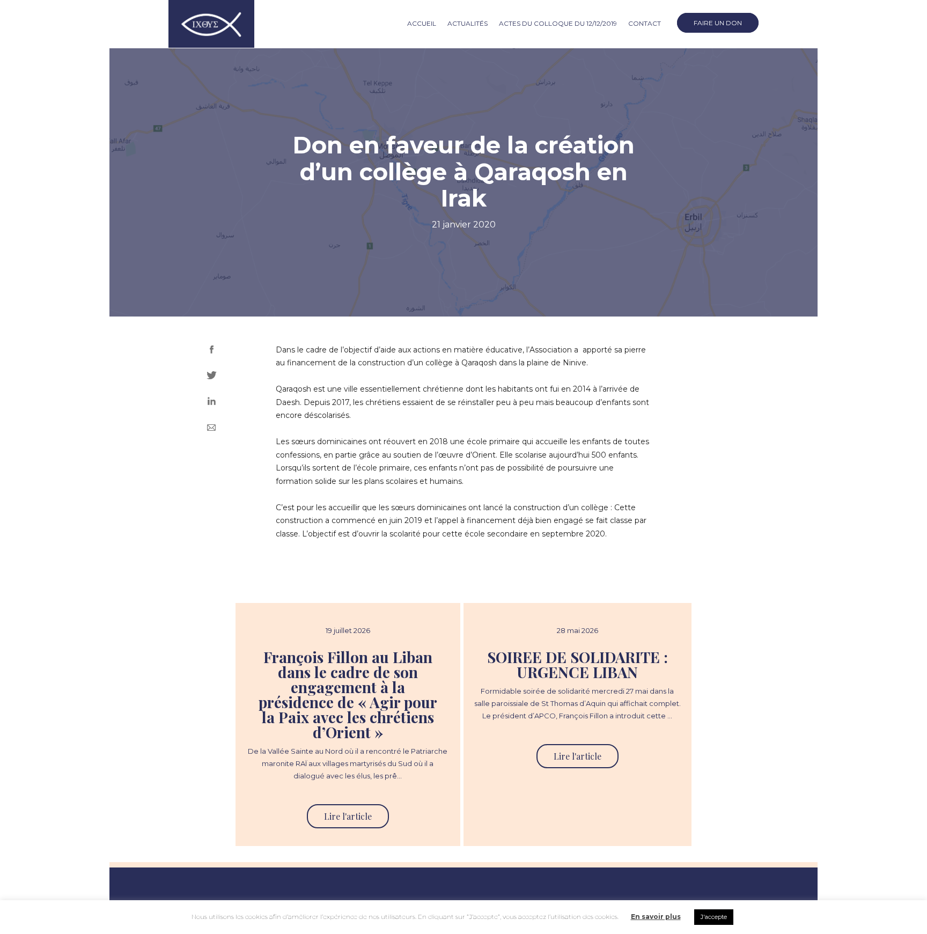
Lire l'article (348, 816)
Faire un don (718, 23)
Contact (644, 23)
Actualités (467, 23)
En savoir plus (656, 917)
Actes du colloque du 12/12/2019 (558, 23)
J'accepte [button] (714, 917)
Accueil (421, 23)
